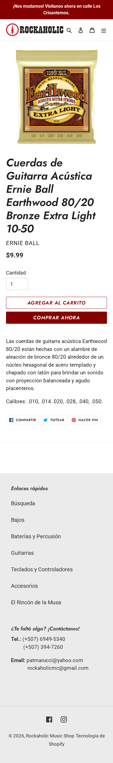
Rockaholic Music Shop (50, 736)
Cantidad (16, 273)
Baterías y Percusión (36, 536)
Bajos (17, 520)
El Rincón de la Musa (36, 602)
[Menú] (103, 30)
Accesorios (24, 586)
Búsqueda (23, 503)
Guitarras (22, 553)
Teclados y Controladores (42, 569)
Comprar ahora (56, 317)
